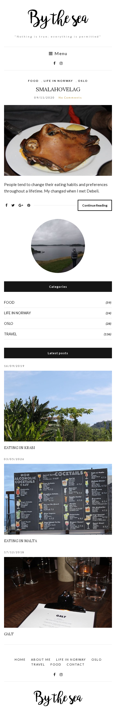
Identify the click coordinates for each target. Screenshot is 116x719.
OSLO (83, 80)
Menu (60, 53)
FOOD (33, 80)
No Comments (70, 97)
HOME (20, 659)
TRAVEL (10, 334)
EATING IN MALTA (20, 541)
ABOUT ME (41, 659)
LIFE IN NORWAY (58, 80)
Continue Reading (94, 205)
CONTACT (76, 664)
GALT (9, 634)
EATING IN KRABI (19, 447)
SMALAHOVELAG (58, 89)
